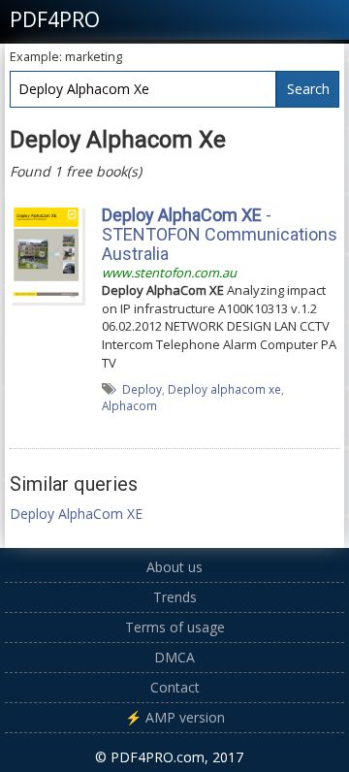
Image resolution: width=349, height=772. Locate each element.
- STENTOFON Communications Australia (219, 234)
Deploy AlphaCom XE (76, 513)
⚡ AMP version (175, 717)
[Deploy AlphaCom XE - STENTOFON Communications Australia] (46, 253)
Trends (175, 597)
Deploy (142, 389)
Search (308, 89)
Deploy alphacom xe (224, 389)
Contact (175, 687)
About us (174, 567)
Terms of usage (175, 627)
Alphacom (129, 405)
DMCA (174, 657)
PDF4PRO (55, 19)
